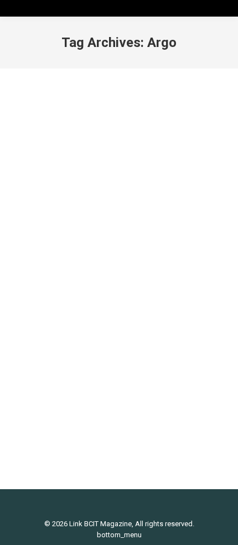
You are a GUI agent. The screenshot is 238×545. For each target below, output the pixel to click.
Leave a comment (53, 315)
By (87, 305)
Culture (36, 305)
